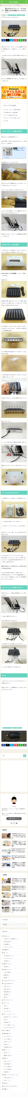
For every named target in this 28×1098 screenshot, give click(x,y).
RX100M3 (7, 1008)
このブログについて (9, 980)
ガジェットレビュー (12, 15)
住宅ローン (7, 1052)
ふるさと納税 (7, 972)
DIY (6, 952)
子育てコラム (7, 986)
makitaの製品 (7, 1063)
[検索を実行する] (24, 755)
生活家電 (7, 1071)
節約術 (6, 977)
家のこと (6, 1050)
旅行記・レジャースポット (11, 1074)
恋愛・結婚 (7, 989)
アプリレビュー (8, 1000)
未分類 (6, 1083)
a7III (6, 1005)
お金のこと (7, 969)
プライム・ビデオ (8, 946)
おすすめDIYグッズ (9, 955)
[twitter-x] (14, 823)
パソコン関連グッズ (21, 15)
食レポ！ (7, 1080)
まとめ (6, 120)
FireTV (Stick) (7, 941)
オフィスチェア (8, 1036)
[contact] (17, 823)
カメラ (6, 1003)
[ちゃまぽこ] (14, 2)
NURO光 (6, 966)
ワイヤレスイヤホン (9, 1027)
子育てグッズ (7, 1041)
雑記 (6, 997)
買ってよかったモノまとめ (11, 1086)
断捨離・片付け (8, 1055)
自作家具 (7, 960)
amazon (6, 936)
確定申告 (6, 975)
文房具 (6, 1044)
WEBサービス (8, 963)
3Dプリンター (8, 1061)
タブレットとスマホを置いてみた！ (13, 118)
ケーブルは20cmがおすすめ (11, 115)
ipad (6, 1019)
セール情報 (7, 1030)
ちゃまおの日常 (8, 983)
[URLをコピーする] (25, 40)
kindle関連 (7, 944)
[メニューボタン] (26, 2)
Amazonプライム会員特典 (10, 938)
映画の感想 (7, 991)
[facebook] (11, 823)
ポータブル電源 (8, 1069)
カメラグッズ (7, 1011)
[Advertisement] (14, 709)
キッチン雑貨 (8, 1039)
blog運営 (6, 949)
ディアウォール (8, 958)
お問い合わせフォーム (14, 818)
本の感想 (6, 994)
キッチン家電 (8, 1066)
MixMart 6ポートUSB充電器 (11, 112)
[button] (3, 40)
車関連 (6, 1089)
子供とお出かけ (8, 1077)
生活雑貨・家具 (8, 1047)
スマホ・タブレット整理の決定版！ (13, 109)
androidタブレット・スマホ (10, 1016)
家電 (6, 1058)
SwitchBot (7, 1022)
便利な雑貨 (7, 1033)
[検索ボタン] (2, 2)
